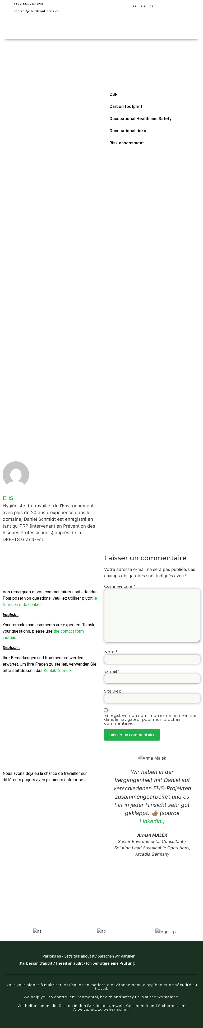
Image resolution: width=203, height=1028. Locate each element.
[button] (183, 7)
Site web (113, 691)
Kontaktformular (58, 670)
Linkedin (150, 821)
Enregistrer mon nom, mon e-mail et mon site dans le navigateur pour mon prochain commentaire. (150, 719)
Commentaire (119, 586)
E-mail (112, 671)
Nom (110, 652)
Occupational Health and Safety (140, 118)
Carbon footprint (125, 106)
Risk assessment (126, 142)
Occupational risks (127, 130)
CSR (113, 94)
